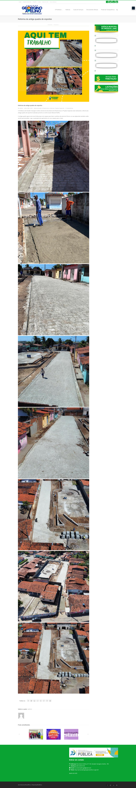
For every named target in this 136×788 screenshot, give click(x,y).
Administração (37, 108)
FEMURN (34, 2)
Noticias (52, 108)
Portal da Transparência (108, 9)
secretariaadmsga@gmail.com (83, 768)
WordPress (39, 784)
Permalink (33, 731)
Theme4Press (28, 784)
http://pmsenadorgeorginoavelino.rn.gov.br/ (87, 770)
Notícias (68, 9)
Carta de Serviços (78, 9)
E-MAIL (39, 2)
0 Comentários (69, 108)
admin (21, 108)
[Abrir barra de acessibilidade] (133, 8)
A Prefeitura (58, 9)
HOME (20, 2)
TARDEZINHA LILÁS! (54, 739)
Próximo (56, 24)
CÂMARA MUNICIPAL (27, 2)
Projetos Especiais (59, 108)
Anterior (50, 24)
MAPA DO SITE (45, 2)
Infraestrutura (46, 108)
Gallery (36, 735)
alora (19, 784)
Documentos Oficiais (92, 9)
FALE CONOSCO (53, 2)
